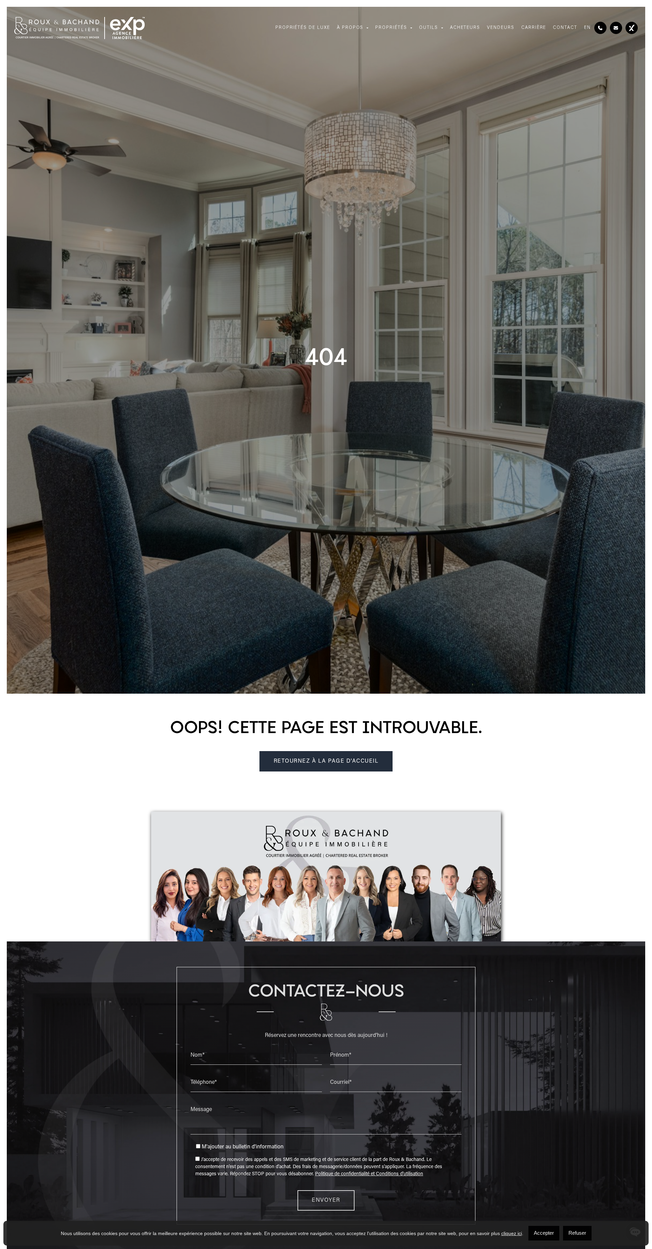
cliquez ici (511, 1233)
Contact (565, 27)
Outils (428, 27)
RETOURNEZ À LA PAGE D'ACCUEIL (326, 761)
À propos (350, 27)
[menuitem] (587, 28)
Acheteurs (465, 27)
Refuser (577, 1233)
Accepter (544, 1233)
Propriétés (391, 27)
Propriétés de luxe (302, 27)
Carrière (533, 27)
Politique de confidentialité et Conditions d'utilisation (369, 1174)
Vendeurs (500, 27)
